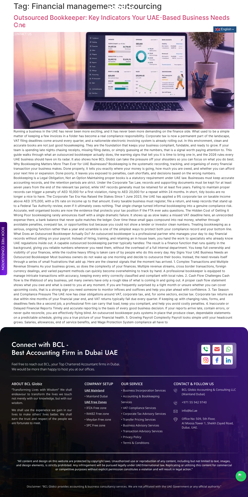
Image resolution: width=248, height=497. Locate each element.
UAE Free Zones (95, 402)
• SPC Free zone (94, 425)
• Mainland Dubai (96, 396)
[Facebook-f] (13, 8)
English (225, 29)
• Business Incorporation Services (143, 390)
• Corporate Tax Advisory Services (143, 414)
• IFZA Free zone (95, 408)
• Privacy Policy (131, 437)
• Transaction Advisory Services (142, 431)
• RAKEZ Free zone (96, 414)
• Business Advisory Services (140, 425)
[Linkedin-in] (29, 8)
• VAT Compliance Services (138, 408)
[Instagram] (21, 8)
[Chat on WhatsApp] (241, 476)
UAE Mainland (94, 390)
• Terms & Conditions (135, 443)
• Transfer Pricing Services (138, 419)
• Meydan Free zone (97, 419)
